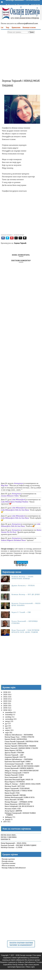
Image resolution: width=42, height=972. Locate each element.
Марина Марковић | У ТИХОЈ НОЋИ (18, 791)
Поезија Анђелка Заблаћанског (14, 868)
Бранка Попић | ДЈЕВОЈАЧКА (16, 739)
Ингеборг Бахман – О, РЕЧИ (11, 847)
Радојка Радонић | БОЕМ (14, 775)
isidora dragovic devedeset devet (13, 540)
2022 (5, 701)
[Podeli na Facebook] (3, 238)
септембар (9, 719)
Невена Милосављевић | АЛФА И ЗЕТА (19, 797)
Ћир (7, 27)
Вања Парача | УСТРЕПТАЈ (15, 782)
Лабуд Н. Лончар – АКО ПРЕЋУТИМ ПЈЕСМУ (22, 771)
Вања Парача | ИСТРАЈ (13, 750)
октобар (8, 717)
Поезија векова (7, 861)
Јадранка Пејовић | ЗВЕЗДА (15, 795)
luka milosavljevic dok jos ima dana (15, 510)
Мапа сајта (30, 967)
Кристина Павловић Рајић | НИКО (17, 762)
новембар (9, 715)
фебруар (8, 817)
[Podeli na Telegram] (24, 238)
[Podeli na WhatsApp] (16, 238)
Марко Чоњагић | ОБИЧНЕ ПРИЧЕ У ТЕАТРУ (21, 748)
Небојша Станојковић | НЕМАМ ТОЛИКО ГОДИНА (20, 814)
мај (6, 728)
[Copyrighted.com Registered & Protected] (21, 562)
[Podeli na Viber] (20, 238)
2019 (5, 708)
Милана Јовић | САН (13, 809)
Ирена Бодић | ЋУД (12, 793)
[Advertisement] (21, 56)
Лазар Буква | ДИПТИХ (13, 811)
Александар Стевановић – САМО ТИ (19, 764)
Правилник (16, 27)
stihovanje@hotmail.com (27, 23)
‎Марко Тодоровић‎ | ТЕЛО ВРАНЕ (17, 788)
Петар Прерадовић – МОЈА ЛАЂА (13, 843)
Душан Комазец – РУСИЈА (23, 585)
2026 (5, 692)
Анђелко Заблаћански (26, 962)
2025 (5, 694)
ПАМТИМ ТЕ (5, 839)
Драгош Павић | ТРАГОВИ (14, 753)
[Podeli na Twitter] (7, 238)
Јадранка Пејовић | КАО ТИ (15, 757)
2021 (5, 703)
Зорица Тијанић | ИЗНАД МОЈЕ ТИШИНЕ (20, 746)
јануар (8, 819)
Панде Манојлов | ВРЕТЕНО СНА (17, 804)
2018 (5, 710)
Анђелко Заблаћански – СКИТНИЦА (19, 759)
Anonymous (18, 483)
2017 (5, 822)
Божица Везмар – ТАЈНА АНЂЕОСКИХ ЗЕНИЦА (22, 577)
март (7, 733)
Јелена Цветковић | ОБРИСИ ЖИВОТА (19, 768)
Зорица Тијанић (20, 243)
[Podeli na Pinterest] (12, 238)
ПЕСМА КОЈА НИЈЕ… (8, 835)
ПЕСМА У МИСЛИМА (9, 837)
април (7, 730)
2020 (5, 706)
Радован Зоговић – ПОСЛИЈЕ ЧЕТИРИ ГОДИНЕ (18, 845)
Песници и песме (29, 27)
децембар (9, 712)
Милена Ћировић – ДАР (14, 755)
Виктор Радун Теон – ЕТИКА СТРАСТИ (19, 737)
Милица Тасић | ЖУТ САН (15, 786)
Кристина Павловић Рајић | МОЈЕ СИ (19, 779)
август (8, 721)
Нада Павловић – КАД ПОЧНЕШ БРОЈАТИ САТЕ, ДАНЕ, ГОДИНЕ (25, 631)
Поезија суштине (8, 859)
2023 (5, 699)
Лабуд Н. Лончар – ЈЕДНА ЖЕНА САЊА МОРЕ (23, 784)
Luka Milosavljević (18, 500)
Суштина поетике (8, 863)
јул (6, 723)
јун (6, 726)
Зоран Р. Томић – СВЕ (21, 612)
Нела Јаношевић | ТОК (13, 777)
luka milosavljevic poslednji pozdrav (14, 502)
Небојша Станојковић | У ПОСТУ (17, 773)
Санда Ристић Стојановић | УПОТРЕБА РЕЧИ (21, 741)
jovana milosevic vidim (9, 496)
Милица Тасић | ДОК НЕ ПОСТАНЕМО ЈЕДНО (22, 766)
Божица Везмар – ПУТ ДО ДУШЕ (26, 594)
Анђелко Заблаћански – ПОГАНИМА (19, 735)
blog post (4, 485)
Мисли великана (8, 865)
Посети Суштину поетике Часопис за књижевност (21, 944)
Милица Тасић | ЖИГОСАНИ (16, 744)
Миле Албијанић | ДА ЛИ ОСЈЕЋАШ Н (19, 806)
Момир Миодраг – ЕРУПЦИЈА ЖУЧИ (18, 802)
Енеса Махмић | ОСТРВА (14, 800)
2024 (5, 697)
